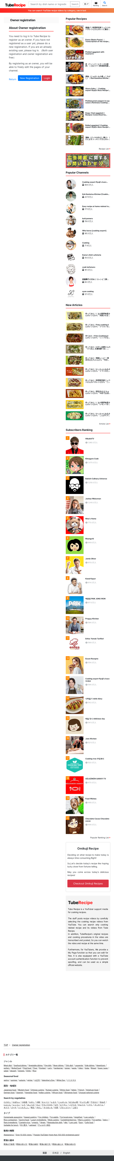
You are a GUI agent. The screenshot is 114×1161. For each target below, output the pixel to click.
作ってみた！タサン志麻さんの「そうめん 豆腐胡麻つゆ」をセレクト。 (97, 348)
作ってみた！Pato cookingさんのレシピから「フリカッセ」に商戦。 (97, 325)
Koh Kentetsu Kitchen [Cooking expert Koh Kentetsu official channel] (95, 194)
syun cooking (88, 291)
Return (12, 79)
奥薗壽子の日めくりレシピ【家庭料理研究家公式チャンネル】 (95, 279)
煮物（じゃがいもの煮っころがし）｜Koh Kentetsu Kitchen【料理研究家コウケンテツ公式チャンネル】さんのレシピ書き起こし (97, 77)
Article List (104, 424)
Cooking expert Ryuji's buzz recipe (94, 182)
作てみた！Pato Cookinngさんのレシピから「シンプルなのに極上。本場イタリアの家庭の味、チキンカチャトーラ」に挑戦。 (97, 337)
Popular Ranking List (100, 837)
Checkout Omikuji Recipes (88, 883)
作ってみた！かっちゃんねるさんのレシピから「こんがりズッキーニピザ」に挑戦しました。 (97, 414)
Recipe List (104, 149)
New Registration (29, 78)
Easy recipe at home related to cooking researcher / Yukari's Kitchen (95, 206)
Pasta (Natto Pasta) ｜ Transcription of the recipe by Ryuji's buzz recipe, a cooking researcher (96, 40)
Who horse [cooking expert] (94, 231)
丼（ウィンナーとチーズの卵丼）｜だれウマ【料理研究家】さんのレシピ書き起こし (97, 65)
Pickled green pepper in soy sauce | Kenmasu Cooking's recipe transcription (97, 102)
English (66, 1153)
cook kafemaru (88, 267)
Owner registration (21, 1045)
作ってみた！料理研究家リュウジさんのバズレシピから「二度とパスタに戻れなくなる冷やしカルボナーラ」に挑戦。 (97, 381)
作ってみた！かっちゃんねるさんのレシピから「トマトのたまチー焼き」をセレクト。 (97, 370)
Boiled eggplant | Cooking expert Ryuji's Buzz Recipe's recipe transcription (97, 126)
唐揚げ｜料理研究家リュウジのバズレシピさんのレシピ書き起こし (97, 28)
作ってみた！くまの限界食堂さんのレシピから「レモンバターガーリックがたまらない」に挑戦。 (97, 403)
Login (47, 78)
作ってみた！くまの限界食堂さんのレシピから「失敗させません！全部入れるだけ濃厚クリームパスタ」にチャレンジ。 (97, 314)
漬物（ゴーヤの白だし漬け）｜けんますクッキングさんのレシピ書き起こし (97, 138)
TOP (6, 1045)
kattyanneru (87, 218)
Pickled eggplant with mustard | (94, 53)
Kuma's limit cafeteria (91, 255)
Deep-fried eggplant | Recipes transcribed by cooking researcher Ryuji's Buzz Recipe (96, 114)
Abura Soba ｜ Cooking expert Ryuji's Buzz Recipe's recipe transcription (97, 89)
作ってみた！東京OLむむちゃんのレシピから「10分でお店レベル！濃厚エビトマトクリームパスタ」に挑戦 (97, 392)
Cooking (85, 243)
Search (75, 4)
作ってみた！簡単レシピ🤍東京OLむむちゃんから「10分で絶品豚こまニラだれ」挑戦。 (97, 359)
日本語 (55, 1153)
